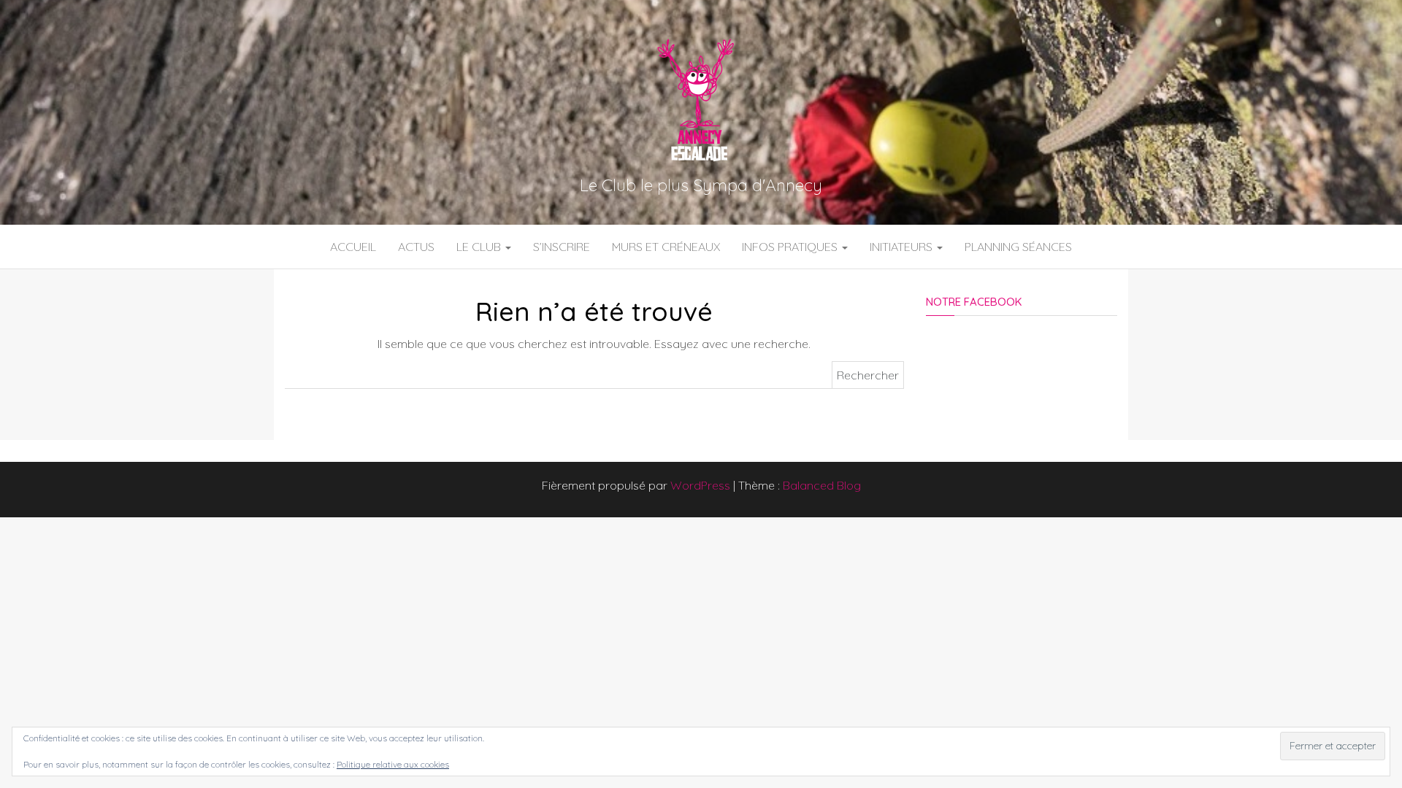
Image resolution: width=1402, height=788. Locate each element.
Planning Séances (1018, 246)
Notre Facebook (974, 302)
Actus (416, 246)
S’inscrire (561, 246)
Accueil (353, 246)
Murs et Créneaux (666, 246)
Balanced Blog (822, 485)
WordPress (700, 485)
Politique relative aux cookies (393, 764)
